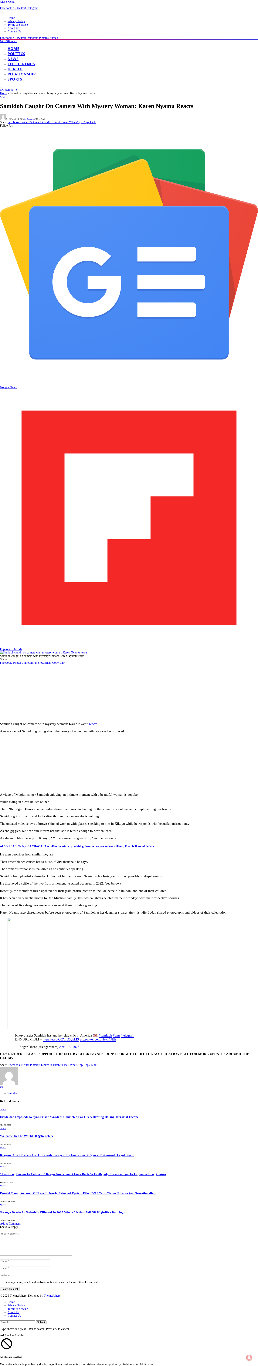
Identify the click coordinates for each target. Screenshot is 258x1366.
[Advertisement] (113, 692)
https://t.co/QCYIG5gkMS (61, 1039)
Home (11, 17)
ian (10, 119)
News (13, 58)
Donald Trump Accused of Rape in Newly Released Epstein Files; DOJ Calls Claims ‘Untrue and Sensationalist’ (78, 1193)
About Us (13, 28)
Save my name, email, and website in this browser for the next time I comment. (51, 1282)
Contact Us (14, 31)
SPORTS (15, 79)
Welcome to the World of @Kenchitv (26, 1136)
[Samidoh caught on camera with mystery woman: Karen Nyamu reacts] (43, 652)
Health (15, 68)
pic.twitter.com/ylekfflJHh (98, 1039)
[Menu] (1, 12)
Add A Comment (10, 1223)
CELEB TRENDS (21, 63)
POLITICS (16, 53)
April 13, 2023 (69, 1047)
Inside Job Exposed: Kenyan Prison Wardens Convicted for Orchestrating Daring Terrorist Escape (69, 1117)
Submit (41, 1322)
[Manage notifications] (249, 1358)
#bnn (116, 1035)
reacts (93, 724)
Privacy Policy (16, 21)
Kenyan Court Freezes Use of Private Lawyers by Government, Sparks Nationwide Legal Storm (67, 1155)
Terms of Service (18, 24)
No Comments (29, 119)
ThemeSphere (52, 1295)
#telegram (127, 1035)
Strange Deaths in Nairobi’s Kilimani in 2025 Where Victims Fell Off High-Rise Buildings (62, 1212)
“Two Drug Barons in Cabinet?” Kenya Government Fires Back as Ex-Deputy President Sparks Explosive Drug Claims (83, 1174)
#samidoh (105, 1035)
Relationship (22, 74)
